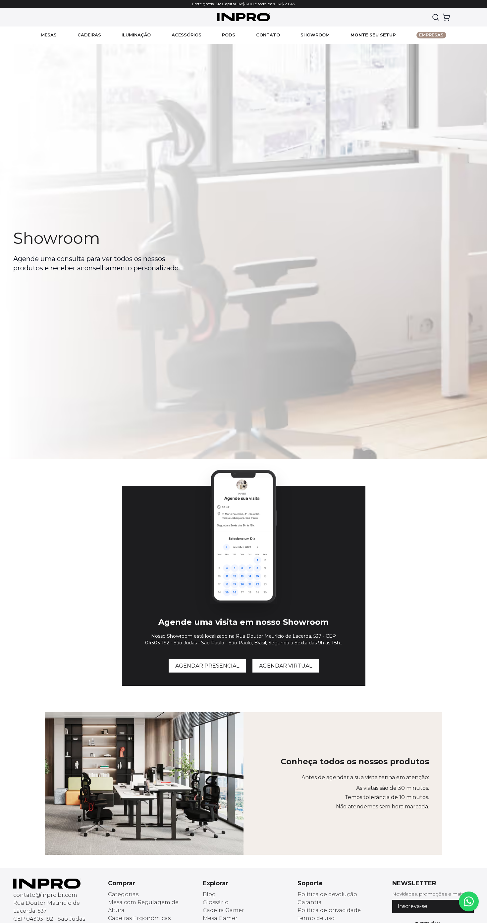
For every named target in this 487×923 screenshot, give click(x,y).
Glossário (216, 902)
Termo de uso (316, 918)
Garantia (310, 902)
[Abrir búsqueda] (436, 17)
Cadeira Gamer (223, 910)
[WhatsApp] (469, 901)
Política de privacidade (329, 910)
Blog (209, 894)
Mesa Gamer (220, 918)
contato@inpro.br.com (45, 895)
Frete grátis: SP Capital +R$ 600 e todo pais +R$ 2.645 (243, 3)
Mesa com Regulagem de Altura (143, 906)
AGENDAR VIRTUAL (285, 666)
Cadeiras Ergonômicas (139, 918)
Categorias (123, 894)
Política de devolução (327, 894)
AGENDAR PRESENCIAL (207, 666)
